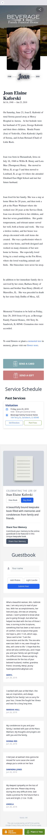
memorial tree (34, 341)
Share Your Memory (17, 541)
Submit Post (23, 586)
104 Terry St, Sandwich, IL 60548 (25, 417)
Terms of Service (31, 825)
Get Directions (14, 423)
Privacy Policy (16, 825)
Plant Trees (33, 423)
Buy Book (27, 500)
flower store (32, 345)
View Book (12, 500)
